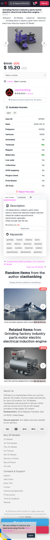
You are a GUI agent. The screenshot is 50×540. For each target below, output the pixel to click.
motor (9, 244)
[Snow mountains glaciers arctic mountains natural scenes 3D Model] (25, 304)
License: (10, 81)
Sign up (44, 3)
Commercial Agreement (13, 491)
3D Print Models (10, 443)
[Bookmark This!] (43, 317)
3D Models (8, 439)
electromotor (26, 252)
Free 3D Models (10, 447)
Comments (22, 197)
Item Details (9, 197)
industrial (29, 248)
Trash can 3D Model (34, 267)
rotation (39, 248)
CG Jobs (7, 466)
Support (7, 475)
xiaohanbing (22, 90)
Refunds (7, 502)
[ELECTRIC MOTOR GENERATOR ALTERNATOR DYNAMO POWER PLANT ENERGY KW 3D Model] (25, 363)
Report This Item (26, 192)
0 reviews (29, 94)
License (7, 487)
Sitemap (28, 517)
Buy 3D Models (12, 435)
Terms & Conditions (11, 498)
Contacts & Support (14, 471)
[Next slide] (44, 43)
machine (18, 248)
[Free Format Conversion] (15, 113)
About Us (9, 390)
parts (37, 240)
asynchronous (12, 252)
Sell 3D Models (10, 454)
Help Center (8, 479)
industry (28, 240)
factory (19, 240)
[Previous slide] (6, 43)
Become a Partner (11, 458)
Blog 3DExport (10, 462)
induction (38, 244)
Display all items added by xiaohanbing (25, 282)
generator (38, 252)
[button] (43, 306)
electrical (27, 244)
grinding (10, 240)
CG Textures (9, 451)
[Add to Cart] (38, 317)
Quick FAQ (8, 483)
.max (9, 113)
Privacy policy (9, 495)
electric (18, 244)
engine (9, 248)
